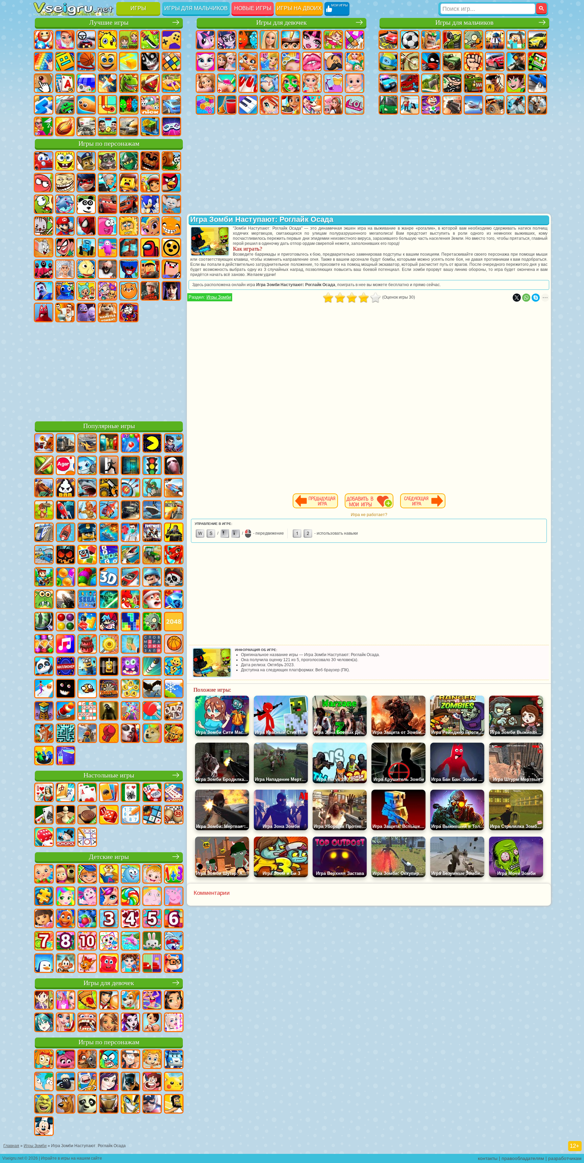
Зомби (473, 40)
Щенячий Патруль (86, 161)
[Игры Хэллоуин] (65, 555)
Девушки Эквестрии (227, 40)
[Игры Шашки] (87, 815)
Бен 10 (516, 83)
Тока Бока (86, 291)
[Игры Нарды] (108, 815)
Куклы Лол (354, 105)
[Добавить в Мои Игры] (369, 500)
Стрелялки (452, 105)
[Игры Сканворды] (87, 711)
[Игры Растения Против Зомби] (152, 622)
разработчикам (565, 1158)
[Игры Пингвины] (43, 963)
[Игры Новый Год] (152, 599)
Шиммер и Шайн (150, 226)
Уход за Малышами (354, 83)
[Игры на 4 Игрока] (108, 443)
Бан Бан (43, 312)
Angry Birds (171, 182)
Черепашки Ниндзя (388, 61)
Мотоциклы (409, 61)
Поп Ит (43, 61)
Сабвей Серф (150, 182)
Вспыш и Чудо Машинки (129, 204)
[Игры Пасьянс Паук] (130, 793)
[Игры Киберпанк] (173, 532)
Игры (138, 8)
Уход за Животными (312, 105)
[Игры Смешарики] (130, 874)
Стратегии (431, 40)
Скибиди (65, 312)
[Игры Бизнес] (130, 644)
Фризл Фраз (107, 226)
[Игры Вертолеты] (108, 510)
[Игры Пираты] (173, 577)
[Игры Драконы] (173, 555)
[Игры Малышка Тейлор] (130, 963)
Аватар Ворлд (107, 291)
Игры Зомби (218, 297)
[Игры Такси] (173, 510)
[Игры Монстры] (130, 666)
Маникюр (248, 83)
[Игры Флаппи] (87, 689)
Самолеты (473, 105)
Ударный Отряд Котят (43, 226)
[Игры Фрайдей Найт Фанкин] (108, 622)
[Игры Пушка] (65, 711)
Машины (537, 40)
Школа (43, 126)
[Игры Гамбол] (108, 1059)
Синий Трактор (86, 247)
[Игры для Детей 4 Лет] (130, 919)
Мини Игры (171, 83)
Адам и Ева (129, 226)
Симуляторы (86, 40)
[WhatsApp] (526, 298)
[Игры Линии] (65, 622)
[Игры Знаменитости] (173, 1023)
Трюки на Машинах (65, 105)
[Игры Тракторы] (152, 555)
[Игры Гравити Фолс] (130, 1059)
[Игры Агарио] (65, 466)
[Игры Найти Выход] (130, 466)
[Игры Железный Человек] (108, 1104)
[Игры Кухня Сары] (43, 1000)
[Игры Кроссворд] (108, 555)
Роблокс (150, 269)
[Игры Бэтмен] (130, 1082)
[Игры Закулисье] (108, 711)
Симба (129, 291)
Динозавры (129, 83)
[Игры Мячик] (173, 644)
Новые (43, 40)
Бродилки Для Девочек (333, 40)
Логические (171, 61)
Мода (333, 83)
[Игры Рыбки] (65, 919)
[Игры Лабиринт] (65, 733)
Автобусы (388, 105)
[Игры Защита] (152, 488)
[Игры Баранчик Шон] (65, 1082)
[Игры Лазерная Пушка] (43, 599)
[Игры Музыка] (65, 644)
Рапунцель (205, 83)
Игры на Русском (86, 83)
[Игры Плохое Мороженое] (65, 488)
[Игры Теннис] (152, 711)
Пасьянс (65, 83)
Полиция (388, 83)
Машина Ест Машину (473, 83)
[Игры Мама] (152, 1023)
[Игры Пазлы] (43, 896)
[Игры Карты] (87, 793)
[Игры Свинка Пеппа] (173, 896)
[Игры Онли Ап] (87, 733)
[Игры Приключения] (43, 510)
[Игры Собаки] (130, 1000)
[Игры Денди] (108, 666)
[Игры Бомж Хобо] (173, 1104)
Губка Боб (65, 161)
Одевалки (269, 61)
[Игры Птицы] (152, 689)
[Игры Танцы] (152, 1000)
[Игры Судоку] (130, 815)
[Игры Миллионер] (65, 666)
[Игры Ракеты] (152, 666)
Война (129, 126)
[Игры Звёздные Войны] (108, 599)
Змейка (86, 105)
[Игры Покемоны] (173, 1082)
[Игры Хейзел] (152, 874)
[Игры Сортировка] (65, 756)
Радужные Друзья (65, 291)
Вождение (86, 126)
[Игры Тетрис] (130, 622)
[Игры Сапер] (152, 815)
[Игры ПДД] (152, 466)
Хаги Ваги (129, 269)
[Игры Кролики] (173, 941)
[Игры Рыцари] (173, 733)
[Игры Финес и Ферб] (43, 1082)
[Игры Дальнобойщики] (65, 443)
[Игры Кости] (43, 837)
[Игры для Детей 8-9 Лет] (65, 941)
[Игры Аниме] (43, 1023)
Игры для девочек (281, 22)
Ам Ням (43, 204)
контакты (487, 1158)
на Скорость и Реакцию (43, 105)
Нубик (171, 269)
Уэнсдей (171, 291)
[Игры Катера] (130, 577)
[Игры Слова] (130, 689)
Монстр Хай (312, 40)
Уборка (227, 105)
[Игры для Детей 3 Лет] (108, 919)
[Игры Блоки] (87, 622)
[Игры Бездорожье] (130, 510)
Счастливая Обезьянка (171, 226)
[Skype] (536, 298)
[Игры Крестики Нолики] (87, 837)
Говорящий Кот (107, 161)
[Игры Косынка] (108, 793)
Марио (65, 226)
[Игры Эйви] (108, 1023)
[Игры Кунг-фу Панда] (87, 1104)
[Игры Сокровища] (43, 644)
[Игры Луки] (130, 488)
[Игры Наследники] (108, 1082)
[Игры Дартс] (108, 689)
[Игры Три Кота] (87, 963)
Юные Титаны (65, 247)
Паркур (516, 105)
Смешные (107, 61)
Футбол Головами (107, 126)
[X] (517, 298)
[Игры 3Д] (108, 577)
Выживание (431, 83)
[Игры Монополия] (65, 837)
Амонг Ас (150, 247)
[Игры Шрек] (43, 1104)
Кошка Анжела (205, 61)
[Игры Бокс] (108, 733)
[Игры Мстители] (152, 1104)
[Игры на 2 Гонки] (173, 488)
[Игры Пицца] (87, 1000)
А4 (65, 269)
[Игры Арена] (87, 510)
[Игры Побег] (108, 466)
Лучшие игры (108, 22)
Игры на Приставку (171, 126)
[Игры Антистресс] (173, 666)
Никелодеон (150, 105)
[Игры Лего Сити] (87, 532)
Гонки (495, 61)
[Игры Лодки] (65, 532)
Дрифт (537, 83)
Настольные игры (108, 775)
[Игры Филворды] (152, 644)
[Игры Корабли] (152, 510)
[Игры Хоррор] (65, 689)
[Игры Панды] (43, 666)
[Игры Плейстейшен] (43, 733)
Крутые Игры (171, 105)
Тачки (107, 204)
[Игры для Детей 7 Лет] (43, 941)
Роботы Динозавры (409, 83)
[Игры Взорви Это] (87, 466)
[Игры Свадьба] (65, 1023)
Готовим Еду (290, 105)
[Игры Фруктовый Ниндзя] (43, 466)
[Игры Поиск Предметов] (43, 622)
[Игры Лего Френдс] (173, 1000)
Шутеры (409, 105)
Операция (269, 83)
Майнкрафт (516, 40)
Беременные (354, 61)
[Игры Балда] (173, 711)
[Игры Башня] (43, 711)
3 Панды (86, 204)
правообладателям (523, 1158)
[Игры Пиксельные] (43, 577)
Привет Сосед (43, 291)
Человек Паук (86, 226)
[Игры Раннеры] (87, 666)
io (129, 61)
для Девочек (65, 40)
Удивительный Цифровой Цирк (129, 312)
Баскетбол (65, 126)
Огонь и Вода (248, 40)
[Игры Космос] (65, 510)
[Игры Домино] (173, 793)
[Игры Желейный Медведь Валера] (108, 963)
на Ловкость (150, 40)
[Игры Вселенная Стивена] (152, 1082)
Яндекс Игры (171, 40)
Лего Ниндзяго (129, 161)
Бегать (431, 105)
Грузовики (452, 61)
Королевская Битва (495, 40)
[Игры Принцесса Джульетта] (65, 896)
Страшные (150, 61)
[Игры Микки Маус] (43, 1126)
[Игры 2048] (173, 622)
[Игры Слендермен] (173, 466)
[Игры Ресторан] (108, 1000)
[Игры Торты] (87, 644)
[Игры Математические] (173, 874)
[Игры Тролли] (65, 1059)
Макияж (290, 83)
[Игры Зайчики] (152, 941)
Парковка (388, 40)
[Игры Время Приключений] (87, 1082)
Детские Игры (107, 40)
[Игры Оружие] (65, 599)
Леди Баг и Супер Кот (86, 182)
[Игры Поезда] (43, 532)
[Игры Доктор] (130, 532)
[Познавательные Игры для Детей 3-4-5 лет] (108, 874)
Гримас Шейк (86, 312)
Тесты (290, 40)
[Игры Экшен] (43, 443)
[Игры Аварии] (43, 555)
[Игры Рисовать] (108, 941)
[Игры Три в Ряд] (173, 599)
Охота (537, 105)
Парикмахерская (290, 61)
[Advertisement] (109, 370)
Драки (473, 61)
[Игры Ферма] (130, 599)
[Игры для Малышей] (43, 874)
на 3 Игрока (129, 105)
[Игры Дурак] (43, 793)
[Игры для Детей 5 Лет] (152, 919)
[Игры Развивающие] (87, 874)
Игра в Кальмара (43, 269)
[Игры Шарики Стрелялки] (130, 443)
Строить (150, 126)
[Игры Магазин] (65, 1000)
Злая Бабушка (107, 182)
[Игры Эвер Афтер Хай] (130, 1023)
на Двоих (129, 40)
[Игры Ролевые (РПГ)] (173, 443)
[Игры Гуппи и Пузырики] (152, 1059)
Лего (129, 182)
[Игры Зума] (87, 577)
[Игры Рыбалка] (130, 555)
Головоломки (107, 105)
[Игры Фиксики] (43, 1059)
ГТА (495, 83)
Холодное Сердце (227, 61)
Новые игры (252, 8)
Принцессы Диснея (312, 83)
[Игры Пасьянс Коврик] (43, 815)
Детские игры (109, 856)
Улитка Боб (171, 161)
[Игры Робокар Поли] (173, 1059)
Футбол (409, 40)
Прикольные (150, 83)
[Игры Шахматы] (65, 815)
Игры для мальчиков (196, 8)
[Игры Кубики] (87, 555)
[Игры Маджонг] (65, 793)
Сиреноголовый (129, 247)
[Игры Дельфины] (130, 941)
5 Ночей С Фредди (150, 161)
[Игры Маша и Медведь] (65, 874)
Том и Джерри (43, 247)
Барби (269, 40)
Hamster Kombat (107, 312)
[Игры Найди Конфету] (130, 896)
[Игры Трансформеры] (130, 1104)
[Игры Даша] (43, 919)
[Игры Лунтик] (87, 896)
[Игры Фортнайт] (152, 532)
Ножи (107, 83)
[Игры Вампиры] (130, 733)
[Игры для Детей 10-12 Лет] (87, 941)
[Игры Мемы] (152, 733)
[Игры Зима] (173, 689)
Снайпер (516, 61)
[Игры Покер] (152, 793)
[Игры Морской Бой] (108, 532)
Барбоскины (171, 204)
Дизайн (205, 105)
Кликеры (43, 83)
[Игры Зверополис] (87, 1059)
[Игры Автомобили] (87, 443)
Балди (86, 269)
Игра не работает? (369, 514)
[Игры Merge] (43, 756)
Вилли (43, 161)
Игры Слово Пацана (150, 291)
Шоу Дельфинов (65, 204)
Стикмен (431, 61)
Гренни (107, 269)
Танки (452, 40)
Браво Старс (171, 247)
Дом (333, 105)
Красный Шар (43, 182)
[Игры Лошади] (43, 488)
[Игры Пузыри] (87, 919)
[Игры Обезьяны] (65, 963)
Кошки (248, 61)
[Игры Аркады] (152, 443)
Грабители (452, 83)
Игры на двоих (299, 8)
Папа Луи (333, 61)
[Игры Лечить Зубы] (87, 1023)
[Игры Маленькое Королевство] (152, 896)
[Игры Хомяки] (173, 963)
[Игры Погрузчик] (108, 488)
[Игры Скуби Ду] (65, 1104)
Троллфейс (65, 182)
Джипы (495, 105)
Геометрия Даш (65, 61)
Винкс (269, 105)
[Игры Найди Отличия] (152, 963)
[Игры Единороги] (108, 896)
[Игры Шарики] (65, 577)
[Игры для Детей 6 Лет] (173, 919)
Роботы (537, 61)
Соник (150, 204)
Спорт (86, 61)
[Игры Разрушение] (108, 644)
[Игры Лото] (173, 815)
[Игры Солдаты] (152, 577)
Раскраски (354, 40)
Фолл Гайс (107, 247)
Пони (205, 40)
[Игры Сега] (87, 599)
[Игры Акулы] (87, 488)
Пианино (248, 105)
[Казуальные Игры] (130, 711)
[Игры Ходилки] (43, 689)
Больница (227, 83)
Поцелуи (312, 61)
